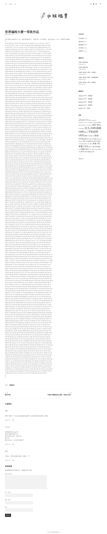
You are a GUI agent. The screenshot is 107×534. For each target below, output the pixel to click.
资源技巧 (12, 385)
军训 (88, 108)
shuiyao (81, 95)
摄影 (87, 136)
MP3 (90, 120)
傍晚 (91, 122)
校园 (86, 139)
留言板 (10, 4)
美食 (96, 143)
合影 (96, 124)
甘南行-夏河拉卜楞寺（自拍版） (88, 72)
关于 (15, 4)
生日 (96, 141)
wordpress (82, 122)
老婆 (83, 146)
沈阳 (95, 139)
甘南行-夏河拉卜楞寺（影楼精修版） (89, 77)
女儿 (90, 128)
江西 (91, 139)
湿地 (81, 141)
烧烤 (90, 141)
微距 (86, 132)
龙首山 (91, 152)
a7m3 (84, 120)
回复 (13, 420)
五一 (88, 122)
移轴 (91, 143)
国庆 (82, 128)
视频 (84, 149)
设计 (90, 149)
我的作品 (81, 41)
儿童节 (95, 122)
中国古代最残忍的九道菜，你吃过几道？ (59, 395)
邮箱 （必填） (8, 499)
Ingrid (80, 108)
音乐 (97, 149)
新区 (92, 136)
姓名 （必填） (8, 492)
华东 (90, 125)
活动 (100, 139)
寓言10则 (8, 395)
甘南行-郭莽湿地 (83, 62)
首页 (6, 4)
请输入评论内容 (8, 474)
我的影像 (81, 44)
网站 (6, 507)
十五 (87, 125)
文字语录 (81, 48)
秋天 (87, 143)
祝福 (82, 143)
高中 (84, 151)
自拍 (90, 146)
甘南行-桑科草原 (83, 67)
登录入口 (81, 158)
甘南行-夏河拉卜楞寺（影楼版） (88, 82)
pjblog (94, 120)
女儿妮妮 (81, 38)
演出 (85, 141)
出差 (83, 125)
